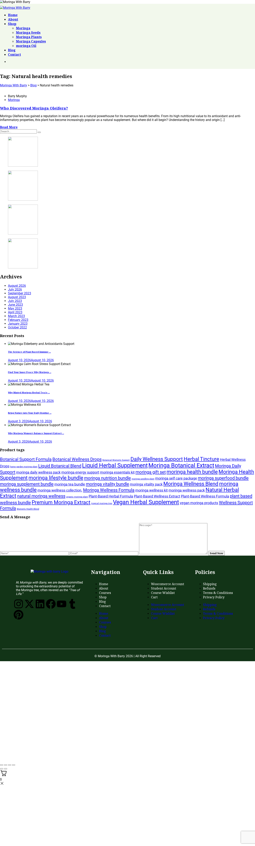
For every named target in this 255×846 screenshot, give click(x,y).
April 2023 (15, 312)
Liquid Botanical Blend (59, 465)
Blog (12, 50)
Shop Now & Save (63, 729)
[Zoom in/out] (1, 765)
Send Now (216, 553)
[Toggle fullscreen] (5, 765)
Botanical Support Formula (26, 459)
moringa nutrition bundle (107, 478)
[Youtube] (62, 604)
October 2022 (17, 327)
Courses (105, 593)
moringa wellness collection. (59, 490)
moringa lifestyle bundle (55, 478)
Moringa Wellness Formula (108, 490)
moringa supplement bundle (27, 484)
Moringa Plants (29, 37)
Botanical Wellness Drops (77, 459)
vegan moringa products (199, 503)
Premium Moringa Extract (61, 502)
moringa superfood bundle (223, 478)
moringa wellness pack (187, 490)
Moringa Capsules (31, 41)
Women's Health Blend (28, 509)
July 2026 (15, 289)
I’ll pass (62, 756)
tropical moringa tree (101, 503)
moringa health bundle (192, 472)
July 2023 (15, 301)
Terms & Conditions (218, 593)
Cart (154, 597)
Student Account (163, 588)
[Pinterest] (19, 615)
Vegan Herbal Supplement (146, 502)
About (13, 19)
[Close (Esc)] (13, 765)
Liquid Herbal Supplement (115, 465)
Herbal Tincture (201, 459)
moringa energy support (80, 472)
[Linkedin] (40, 604)
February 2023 (18, 320)
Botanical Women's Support (116, 460)
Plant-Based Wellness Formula (205, 496)
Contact (14, 54)
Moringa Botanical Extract (181, 465)
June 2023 (15, 305)
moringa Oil (26, 46)
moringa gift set (150, 472)
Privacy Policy (214, 597)
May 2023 (15, 308)
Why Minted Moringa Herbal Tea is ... (29, 392)
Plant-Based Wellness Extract (157, 496)
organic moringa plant (77, 497)
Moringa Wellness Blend (190, 484)
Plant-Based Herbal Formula (111, 496)
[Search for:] (19, 131)
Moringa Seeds (28, 32)
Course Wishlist (163, 593)
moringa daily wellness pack (38, 472)
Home (13, 15)
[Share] (9, 765)
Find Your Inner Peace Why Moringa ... (29, 372)
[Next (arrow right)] (5, 768)
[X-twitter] (29, 604)
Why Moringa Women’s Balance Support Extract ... (36, 433)
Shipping (210, 584)
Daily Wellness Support (156, 459)
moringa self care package (176, 478)
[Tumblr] (72, 604)
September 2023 (19, 293)
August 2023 (17, 297)
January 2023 (17, 324)
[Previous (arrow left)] (1, 768)
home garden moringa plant (23, 466)
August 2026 (17, 286)
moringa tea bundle (69, 484)
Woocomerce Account (167, 584)
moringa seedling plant (143, 479)
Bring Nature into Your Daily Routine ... (29, 413)
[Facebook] (51, 604)
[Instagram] (19, 604)
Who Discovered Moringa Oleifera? (34, 108)
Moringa (23, 28)
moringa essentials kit (117, 472)
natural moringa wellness (41, 496)
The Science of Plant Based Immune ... (29, 351)
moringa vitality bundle (107, 484)
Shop (12, 24)
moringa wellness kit (151, 490)
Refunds (209, 588)
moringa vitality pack (146, 484)
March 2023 (16, 316)
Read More (9, 127)
